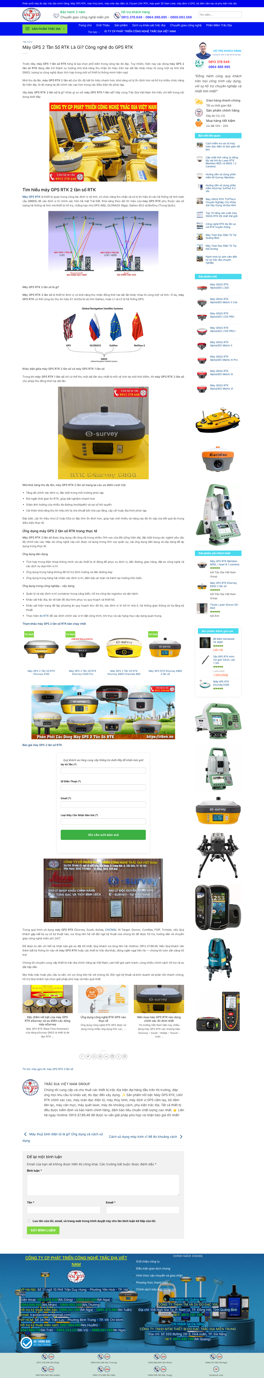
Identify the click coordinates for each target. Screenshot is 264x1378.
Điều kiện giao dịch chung (153, 1268)
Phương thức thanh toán (152, 1282)
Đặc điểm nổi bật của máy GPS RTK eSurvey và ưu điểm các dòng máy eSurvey (47, 1020)
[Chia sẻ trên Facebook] (82, 1056)
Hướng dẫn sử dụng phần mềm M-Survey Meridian (221, 176)
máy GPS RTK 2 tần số (60, 1069)
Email (111, 1202)
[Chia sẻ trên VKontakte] (106, 1056)
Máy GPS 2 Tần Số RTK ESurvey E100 (41, 672)
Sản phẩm (121, 25)
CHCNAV (110, 929)
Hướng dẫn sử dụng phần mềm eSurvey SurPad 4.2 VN (221, 188)
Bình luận (34, 1170)
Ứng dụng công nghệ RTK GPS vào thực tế (103, 1018)
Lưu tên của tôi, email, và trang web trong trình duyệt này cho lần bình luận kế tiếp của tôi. (94, 1221)
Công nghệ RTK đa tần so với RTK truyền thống (221, 225)
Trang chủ (85, 25)
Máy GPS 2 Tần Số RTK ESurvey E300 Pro (82, 672)
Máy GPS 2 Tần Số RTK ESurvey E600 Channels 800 (124, 672)
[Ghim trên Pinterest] (100, 1056)
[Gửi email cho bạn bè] (94, 1056)
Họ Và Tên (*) (69, 764)
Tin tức (92, 32)
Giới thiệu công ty (148, 1261)
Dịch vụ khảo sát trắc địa (148, 25)
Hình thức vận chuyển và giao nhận (159, 1275)
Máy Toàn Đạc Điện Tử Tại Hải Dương (221, 247)
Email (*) (66, 798)
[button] (44, 28)
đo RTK (44, 615)
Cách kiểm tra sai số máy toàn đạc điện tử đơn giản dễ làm (223, 146)
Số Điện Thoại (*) (71, 781)
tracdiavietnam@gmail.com (50, 1315)
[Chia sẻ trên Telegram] (125, 1056)
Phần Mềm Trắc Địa (219, 25)
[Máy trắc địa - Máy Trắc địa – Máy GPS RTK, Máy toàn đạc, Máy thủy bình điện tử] (35, 14)
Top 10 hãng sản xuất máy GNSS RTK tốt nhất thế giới (221, 215)
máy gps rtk (39, 1069)
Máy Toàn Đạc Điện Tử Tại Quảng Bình (221, 236)
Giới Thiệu (103, 25)
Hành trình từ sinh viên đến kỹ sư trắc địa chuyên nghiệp (221, 259)
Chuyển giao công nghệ (186, 25)
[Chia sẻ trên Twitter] (88, 1056)
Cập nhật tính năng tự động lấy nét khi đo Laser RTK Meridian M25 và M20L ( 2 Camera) (222, 162)
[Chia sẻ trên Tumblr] (118, 1056)
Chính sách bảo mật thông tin (155, 1289)
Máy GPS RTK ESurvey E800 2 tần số (165, 672)
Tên (30, 1202)
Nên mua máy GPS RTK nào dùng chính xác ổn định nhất (159, 1018)
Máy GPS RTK (31, 196)
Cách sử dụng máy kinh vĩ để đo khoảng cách (143, 1137)
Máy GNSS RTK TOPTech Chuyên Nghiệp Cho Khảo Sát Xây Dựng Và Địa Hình (221, 202)
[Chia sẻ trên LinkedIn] (112, 1056)
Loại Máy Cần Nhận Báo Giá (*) (79, 815)
